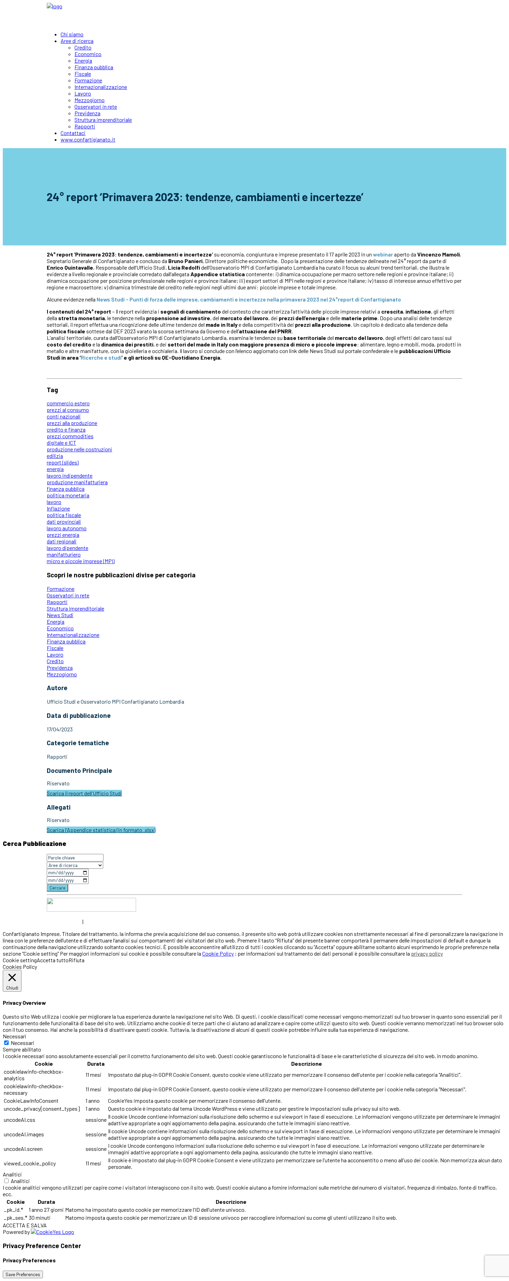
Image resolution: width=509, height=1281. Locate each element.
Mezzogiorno (89, 100)
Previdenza (87, 113)
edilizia (55, 455)
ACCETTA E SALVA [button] (25, 1225)
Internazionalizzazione (100, 86)
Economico (87, 54)
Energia (83, 60)
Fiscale (82, 73)
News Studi (60, 615)
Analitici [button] (12, 1174)
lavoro (54, 501)
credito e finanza (66, 429)
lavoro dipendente (67, 547)
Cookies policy (102, 921)
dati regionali (62, 541)
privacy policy (427, 953)
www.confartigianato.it (88, 139)
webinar (383, 254)
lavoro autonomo (67, 528)
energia (55, 469)
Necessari (22, 1042)
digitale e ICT (61, 442)
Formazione (88, 80)
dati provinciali (64, 521)
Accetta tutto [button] (53, 960)
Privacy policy (64, 921)
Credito (82, 47)
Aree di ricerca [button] (77, 40)
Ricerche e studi (101, 357)
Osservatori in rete (95, 106)
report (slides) (63, 462)
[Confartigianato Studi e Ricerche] (254, 14)
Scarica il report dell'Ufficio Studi (84, 793)
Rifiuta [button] (76, 960)
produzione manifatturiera (77, 482)
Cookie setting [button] (20, 960)
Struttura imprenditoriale (103, 119)
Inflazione (58, 508)
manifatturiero (64, 554)
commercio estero (68, 403)
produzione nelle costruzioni (79, 449)
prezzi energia (63, 534)
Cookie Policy (218, 953)
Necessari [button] (14, 1036)
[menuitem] (261, 34)
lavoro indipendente (69, 475)
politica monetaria (68, 495)
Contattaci (73, 132)
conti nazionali (64, 416)
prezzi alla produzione (72, 423)
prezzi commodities (70, 436)
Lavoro (82, 93)
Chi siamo (72, 34)
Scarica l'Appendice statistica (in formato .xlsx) (101, 830)
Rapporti (84, 126)
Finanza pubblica (93, 67)
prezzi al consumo (68, 409)
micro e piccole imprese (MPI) (81, 561)
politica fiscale (64, 515)
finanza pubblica (65, 488)
